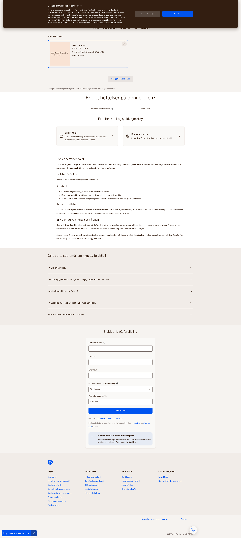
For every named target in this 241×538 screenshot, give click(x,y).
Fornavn (92, 356)
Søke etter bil (53, 477)
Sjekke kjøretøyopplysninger (59, 489)
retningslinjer (136, 423)
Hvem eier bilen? (128, 489)
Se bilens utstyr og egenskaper (60, 493)
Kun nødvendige (147, 14)
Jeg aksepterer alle (178, 14)
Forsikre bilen (53, 505)
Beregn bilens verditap (94, 481)
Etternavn (92, 370)
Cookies (184, 519)
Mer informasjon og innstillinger (110, 22)
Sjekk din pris (120, 411)
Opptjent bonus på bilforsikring (101, 383)
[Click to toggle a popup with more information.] (112, 108)
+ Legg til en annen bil (120, 79)
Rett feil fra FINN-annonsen (169, 481)
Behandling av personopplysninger (155, 519)
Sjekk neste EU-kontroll (131, 481)
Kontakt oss (163, 477)
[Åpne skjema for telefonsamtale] (193, 530)
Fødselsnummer (95, 343)
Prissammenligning (55, 497)
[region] (120, 14)
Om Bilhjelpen (127, 477)
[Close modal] (124, 43)
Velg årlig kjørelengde (97, 396)
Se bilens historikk (55, 485)
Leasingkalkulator (92, 489)
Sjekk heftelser (127, 485)
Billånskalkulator (91, 485)
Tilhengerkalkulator (92, 493)
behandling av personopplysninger (110, 418)
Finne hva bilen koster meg (58, 481)
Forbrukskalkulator (92, 477)
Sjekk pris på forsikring (18, 533)
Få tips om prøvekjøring (57, 501)
